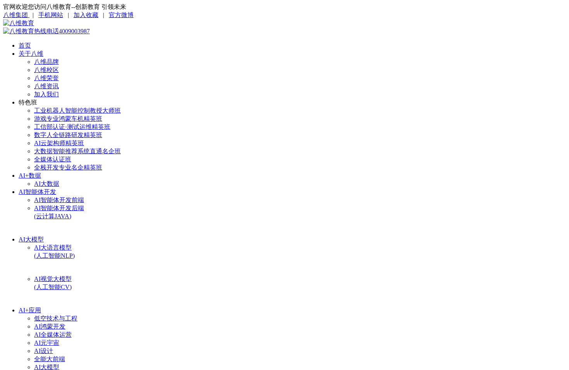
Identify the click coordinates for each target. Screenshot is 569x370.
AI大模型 (31, 239)
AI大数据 (46, 183)
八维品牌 (46, 61)
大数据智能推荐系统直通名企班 (77, 151)
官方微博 (121, 15)
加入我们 (46, 94)
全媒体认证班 (52, 159)
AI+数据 (30, 175)
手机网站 (50, 15)
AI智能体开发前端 (59, 200)
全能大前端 (49, 359)
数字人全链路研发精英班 (68, 135)
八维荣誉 (46, 78)
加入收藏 (86, 15)
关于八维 (31, 53)
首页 (25, 45)
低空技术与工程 (55, 318)
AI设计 (43, 351)
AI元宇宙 (46, 342)
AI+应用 (30, 310)
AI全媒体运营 (53, 334)
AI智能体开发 (37, 191)
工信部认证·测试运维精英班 (72, 126)
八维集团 (16, 15)
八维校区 (46, 70)
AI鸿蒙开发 (49, 326)
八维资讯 (46, 86)
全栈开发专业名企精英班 (68, 167)
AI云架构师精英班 (59, 143)
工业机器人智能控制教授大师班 (77, 110)
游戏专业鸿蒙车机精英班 (68, 118)
